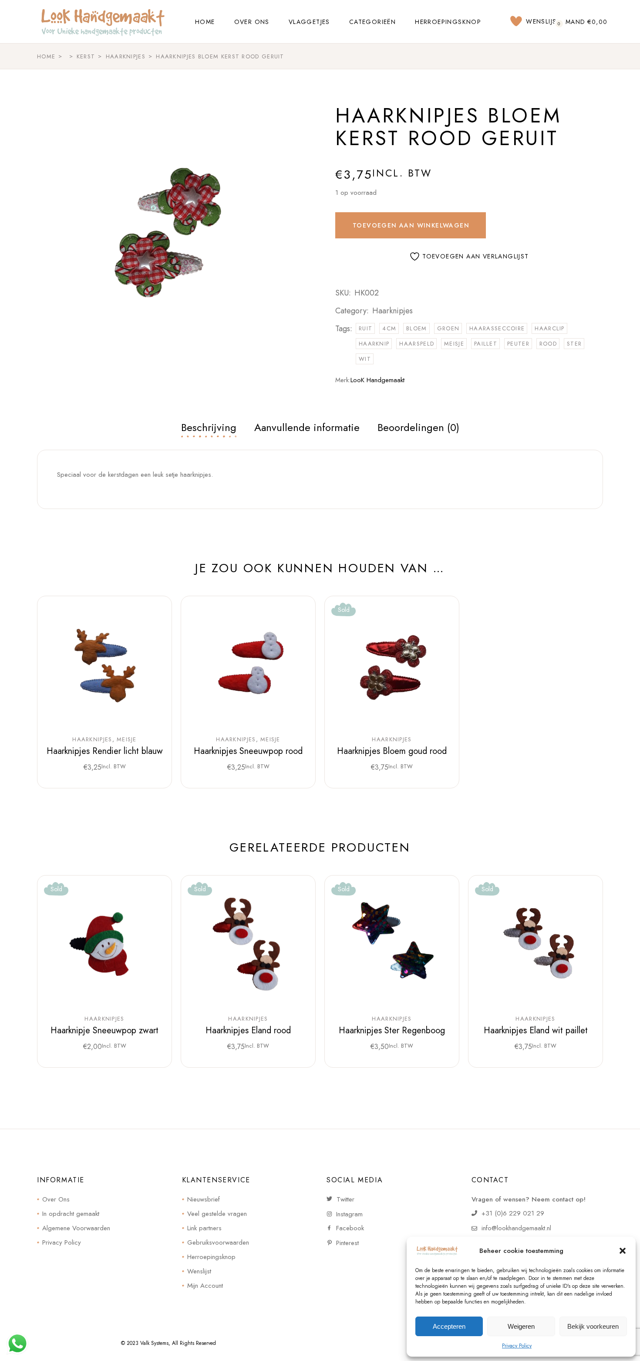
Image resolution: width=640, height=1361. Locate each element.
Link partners (204, 1228)
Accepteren (449, 1326)
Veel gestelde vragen (217, 1213)
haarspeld (416, 343)
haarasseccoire (497, 328)
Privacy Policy (517, 1346)
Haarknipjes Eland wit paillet (536, 1030)
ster (574, 343)
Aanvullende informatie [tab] (307, 427)
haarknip (374, 343)
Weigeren (521, 1326)
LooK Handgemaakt (377, 380)
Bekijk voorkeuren (593, 1326)
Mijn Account (205, 1285)
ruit (365, 328)
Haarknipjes (392, 310)
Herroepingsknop (211, 1257)
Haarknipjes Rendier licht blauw (105, 751)
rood (548, 343)
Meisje (127, 739)
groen (448, 328)
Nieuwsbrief (203, 1199)
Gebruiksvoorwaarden (218, 1242)
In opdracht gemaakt (70, 1213)
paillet (485, 343)
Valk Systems (154, 1343)
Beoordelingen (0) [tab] (418, 427)
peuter (518, 343)
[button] (622, 1250)
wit (365, 359)
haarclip (549, 328)
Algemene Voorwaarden (76, 1228)
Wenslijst (199, 1271)
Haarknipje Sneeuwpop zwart (104, 1030)
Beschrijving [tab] (208, 427)
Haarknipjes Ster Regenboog (392, 1030)
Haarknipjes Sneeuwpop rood (248, 751)
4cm (389, 328)
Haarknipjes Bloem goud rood (392, 751)
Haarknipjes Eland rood (248, 1030)
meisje (454, 343)
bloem (416, 328)
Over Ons (56, 1199)
